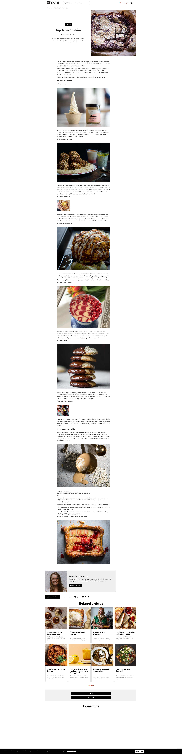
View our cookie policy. (71, 751)
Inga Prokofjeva (78, 332)
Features (57, 8)
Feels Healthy (89, 332)
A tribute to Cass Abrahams (99, 633)
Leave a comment (52, 597)
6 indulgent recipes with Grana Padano (101, 670)
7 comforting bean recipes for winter (56, 670)
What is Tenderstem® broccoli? (123, 670)
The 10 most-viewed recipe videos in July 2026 (125, 633)
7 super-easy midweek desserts (77, 633)
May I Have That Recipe (94, 421)
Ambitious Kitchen (77, 392)
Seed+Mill (82, 130)
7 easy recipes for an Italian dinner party (54, 633)
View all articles (75, 585)
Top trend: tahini (64, 8)
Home (48, 8)
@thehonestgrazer (100, 276)
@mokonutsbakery (82, 215)
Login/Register (125, 3)
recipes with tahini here (79, 516)
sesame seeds (65, 491)
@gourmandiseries (80, 217)
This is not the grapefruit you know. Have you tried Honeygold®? (79, 671)
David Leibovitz (94, 221)
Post (52, 8)
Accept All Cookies (139, 751)
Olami (105, 186)
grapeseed (87, 493)
